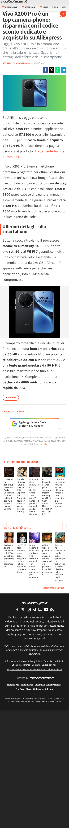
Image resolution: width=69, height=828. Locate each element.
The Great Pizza (23, 689)
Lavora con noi (49, 664)
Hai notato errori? (15, 411)
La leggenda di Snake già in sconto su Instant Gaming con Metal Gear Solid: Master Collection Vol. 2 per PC (47, 496)
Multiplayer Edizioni (43, 689)
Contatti (36, 664)
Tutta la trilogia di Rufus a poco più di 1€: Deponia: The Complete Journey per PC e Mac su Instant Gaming (21, 495)
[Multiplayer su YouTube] (46, 609)
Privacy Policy (35, 661)
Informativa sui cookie (15, 661)
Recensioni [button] (30, 7)
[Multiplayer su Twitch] (40, 609)
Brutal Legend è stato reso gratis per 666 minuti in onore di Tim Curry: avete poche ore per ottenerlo (34, 561)
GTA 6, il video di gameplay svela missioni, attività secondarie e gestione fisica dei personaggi (47, 560)
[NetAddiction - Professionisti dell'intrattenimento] (42, 678)
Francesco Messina (21, 63)
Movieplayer (27, 684)
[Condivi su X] (51, 70)
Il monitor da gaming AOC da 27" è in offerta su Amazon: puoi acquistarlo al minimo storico (60, 492)
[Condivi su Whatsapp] (57, 70)
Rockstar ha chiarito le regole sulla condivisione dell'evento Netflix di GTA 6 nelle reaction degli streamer (60, 562)
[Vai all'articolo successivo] (3, 526)
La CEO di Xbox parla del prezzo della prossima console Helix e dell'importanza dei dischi (21, 558)
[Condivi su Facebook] (45, 70)
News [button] (45, 7)
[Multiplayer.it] (14, 1)
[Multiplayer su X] (23, 609)
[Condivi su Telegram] (63, 70)
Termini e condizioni (53, 661)
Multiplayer (13, 684)
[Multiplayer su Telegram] (34, 609)
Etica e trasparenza (21, 664)
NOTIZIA (6, 63)
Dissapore (40, 684)
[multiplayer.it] (34, 603)
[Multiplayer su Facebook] (17, 609)
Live (64, 7)
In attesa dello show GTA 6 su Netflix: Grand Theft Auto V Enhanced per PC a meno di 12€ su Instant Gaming (34, 496)
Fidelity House (53, 684)
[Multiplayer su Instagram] (29, 609)
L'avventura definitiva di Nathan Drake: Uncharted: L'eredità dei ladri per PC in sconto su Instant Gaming (9, 494)
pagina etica (41, 444)
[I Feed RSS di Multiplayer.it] (52, 609)
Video (55, 7)
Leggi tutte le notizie (53, 588)
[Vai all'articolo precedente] (66, 526)
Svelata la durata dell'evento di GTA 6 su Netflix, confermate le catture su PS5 (9, 556)
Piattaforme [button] (11, 7)
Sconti (11, 397)
